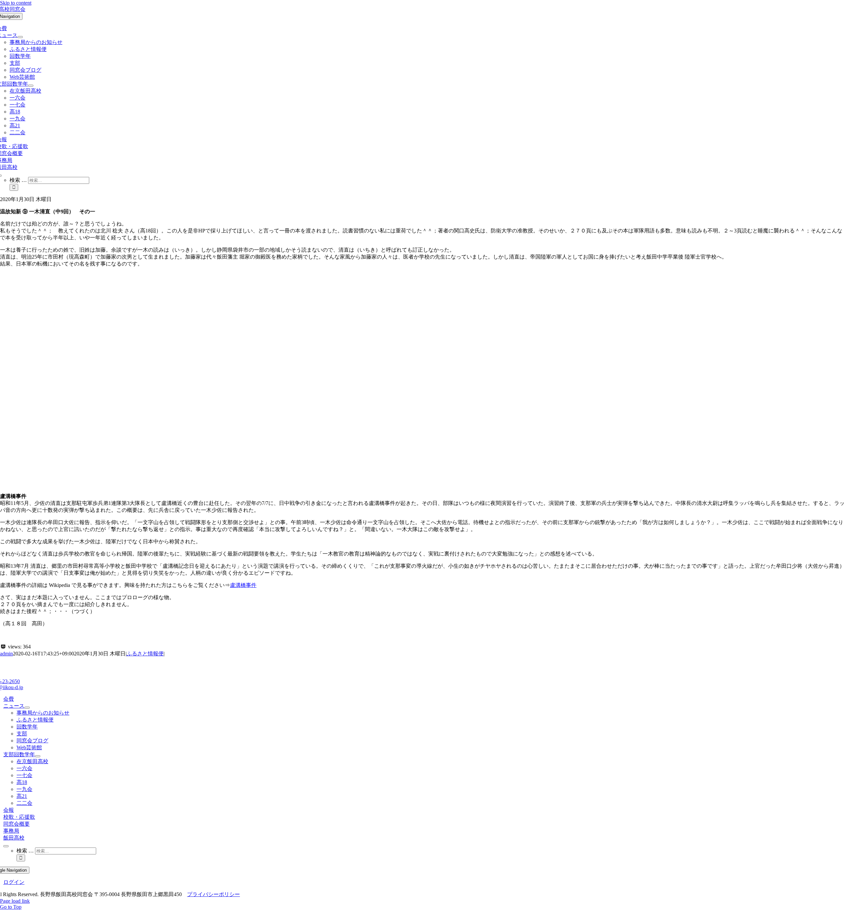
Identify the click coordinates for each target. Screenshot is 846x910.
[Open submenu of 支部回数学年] (30, 86)
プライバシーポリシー (213, 894)
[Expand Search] (6, 846)
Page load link (15, 901)
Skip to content (15, 3)
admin (6, 653)
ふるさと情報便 (145, 653)
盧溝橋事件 (243, 585)
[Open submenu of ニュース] (20, 37)
